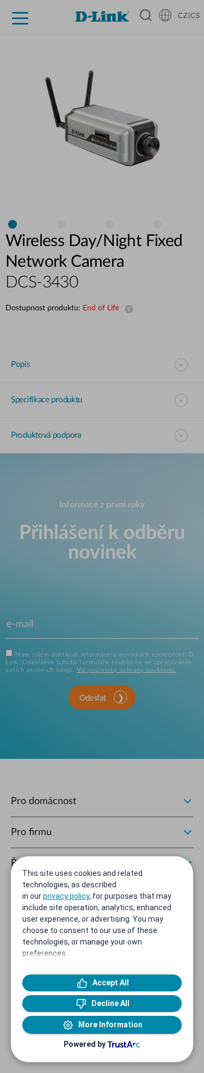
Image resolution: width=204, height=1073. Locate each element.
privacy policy (66, 896)
